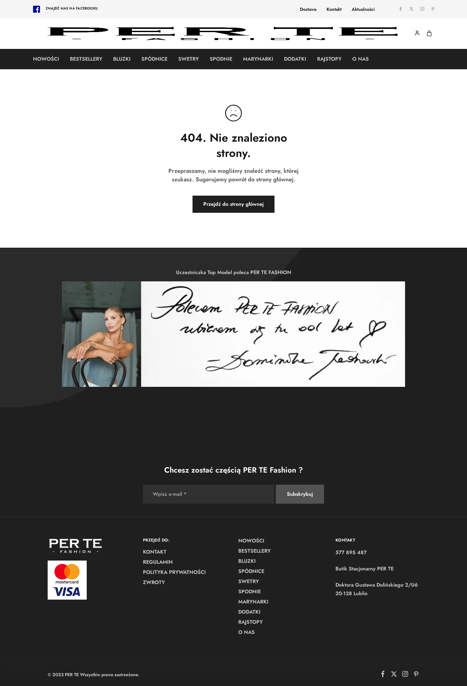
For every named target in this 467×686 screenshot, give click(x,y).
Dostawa (308, 9)
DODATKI (295, 59)
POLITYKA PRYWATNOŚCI (174, 572)
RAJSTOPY (329, 59)
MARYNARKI (258, 59)
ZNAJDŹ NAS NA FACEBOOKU (72, 8)
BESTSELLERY (86, 59)
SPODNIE (221, 59)
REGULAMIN (158, 562)
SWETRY (188, 59)
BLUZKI (122, 59)
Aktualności (363, 9)
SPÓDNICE (154, 59)
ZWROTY (154, 582)
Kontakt (334, 9)
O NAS (360, 59)
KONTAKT (154, 551)
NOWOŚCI (46, 59)
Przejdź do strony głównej (233, 204)
